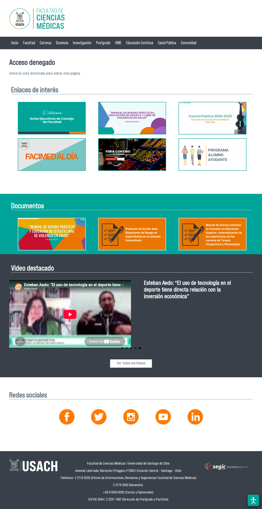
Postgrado (103, 42)
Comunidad (188, 42)
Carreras (45, 42)
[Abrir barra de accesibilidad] (253, 500)
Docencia (62, 42)
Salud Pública (167, 42)
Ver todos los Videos (131, 363)
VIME (118, 42)
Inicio (14, 42)
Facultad (29, 42)
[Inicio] (131, 19)
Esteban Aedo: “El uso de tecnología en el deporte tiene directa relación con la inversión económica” (187, 290)
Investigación (82, 42)
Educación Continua (139, 42)
